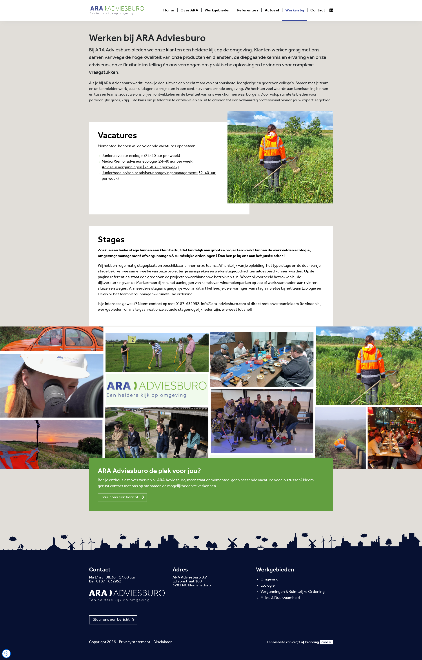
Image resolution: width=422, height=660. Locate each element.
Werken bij (294, 11)
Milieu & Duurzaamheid (280, 598)
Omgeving (269, 580)
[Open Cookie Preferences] (6, 653)
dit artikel (204, 289)
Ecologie (267, 586)
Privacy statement (134, 642)
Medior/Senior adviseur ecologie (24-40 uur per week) (147, 162)
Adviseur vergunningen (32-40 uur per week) (140, 167)
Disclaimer (162, 642)
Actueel (272, 11)
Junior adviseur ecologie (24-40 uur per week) (141, 156)
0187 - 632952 (108, 582)
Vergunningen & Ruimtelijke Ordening (292, 592)
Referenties (247, 11)
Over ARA (189, 11)
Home (168, 11)
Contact (317, 11)
